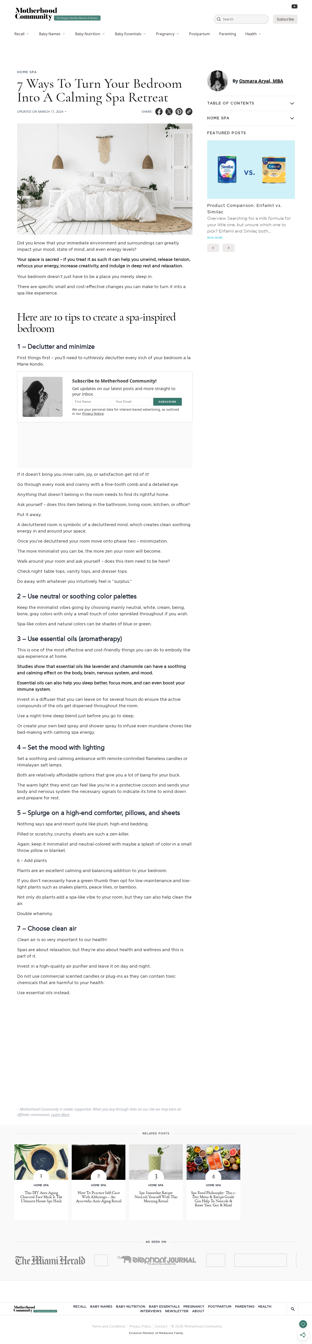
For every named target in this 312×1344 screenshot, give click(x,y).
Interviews (150, 1311)
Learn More (60, 1114)
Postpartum (199, 33)
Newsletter (176, 1311)
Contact (161, 1326)
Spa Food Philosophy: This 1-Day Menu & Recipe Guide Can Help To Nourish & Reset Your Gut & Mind (213, 1199)
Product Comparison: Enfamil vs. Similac (244, 209)
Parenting (227, 33)
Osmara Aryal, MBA (261, 81)
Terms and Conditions (108, 1326)
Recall (19, 33)
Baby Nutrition (87, 33)
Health (251, 33)
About (198, 1311)
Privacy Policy (140, 1326)
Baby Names (50, 33)
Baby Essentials (128, 33)
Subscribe (285, 19)
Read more (215, 238)
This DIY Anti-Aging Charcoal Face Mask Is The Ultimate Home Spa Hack (41, 1197)
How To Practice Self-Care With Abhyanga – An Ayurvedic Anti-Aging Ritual (99, 1197)
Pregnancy (165, 33)
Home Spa (27, 72)
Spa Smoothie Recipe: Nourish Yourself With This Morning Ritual (156, 1197)
